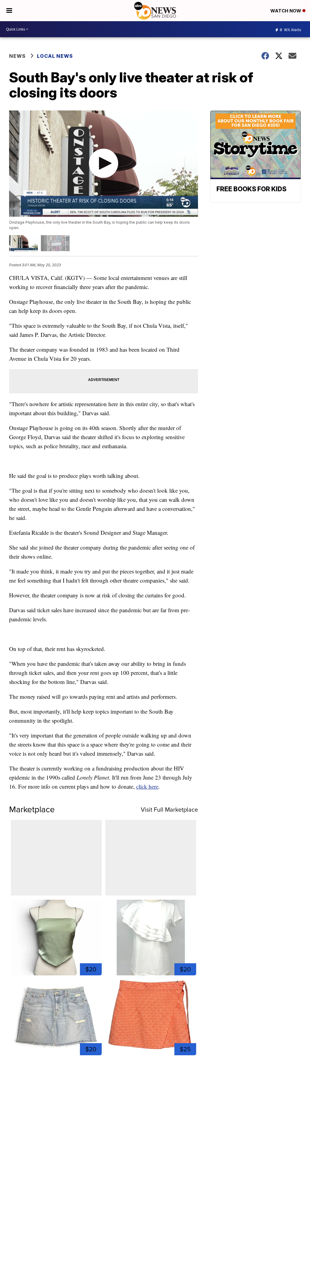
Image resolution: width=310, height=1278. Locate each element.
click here (147, 786)
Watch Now (286, 11)
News (17, 56)
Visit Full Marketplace (169, 809)
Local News (55, 56)
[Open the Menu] (9, 10)
